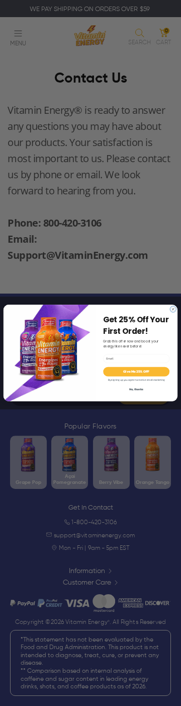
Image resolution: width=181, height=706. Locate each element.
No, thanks (136, 389)
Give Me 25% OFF (136, 371)
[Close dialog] (173, 309)
